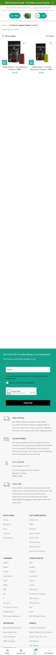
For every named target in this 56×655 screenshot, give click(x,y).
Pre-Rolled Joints (10, 607)
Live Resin (33, 576)
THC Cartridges (9, 636)
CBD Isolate (34, 598)
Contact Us (33, 520)
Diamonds (33, 589)
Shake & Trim (8, 611)
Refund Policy (34, 546)
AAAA (5, 585)
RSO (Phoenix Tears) (37, 616)
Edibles (32, 623)
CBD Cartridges (9, 641)
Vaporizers (8, 623)
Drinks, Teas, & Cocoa (38, 636)
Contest (6, 533)
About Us (7, 524)
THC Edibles (34, 641)
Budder (32, 567)
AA (4, 594)
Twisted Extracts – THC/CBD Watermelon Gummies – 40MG (41, 68)
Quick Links (8, 515)
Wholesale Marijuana (11, 616)
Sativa (5, 571)
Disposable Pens (10, 632)
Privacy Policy (34, 542)
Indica (5, 562)
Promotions (8, 537)
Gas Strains (7, 576)
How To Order (34, 533)
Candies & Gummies (37, 627)
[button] (4, 62)
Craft (5, 580)
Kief (30, 607)
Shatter (32, 571)
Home (4, 25)
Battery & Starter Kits (12, 627)
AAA (4, 589)
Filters (51, 36)
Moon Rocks (34, 603)
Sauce (31, 580)
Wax (31, 562)
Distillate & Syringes (37, 594)
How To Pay (33, 537)
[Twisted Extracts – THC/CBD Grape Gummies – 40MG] (14, 52)
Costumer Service (37, 515)
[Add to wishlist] (23, 43)
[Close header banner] (52, 2)
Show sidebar (10, 36)
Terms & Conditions (37, 551)
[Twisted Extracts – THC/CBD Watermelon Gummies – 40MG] (41, 52)
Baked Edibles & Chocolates (40, 632)
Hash (31, 611)
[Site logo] (27, 15)
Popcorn (6, 603)
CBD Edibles (34, 645)
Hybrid (5, 567)
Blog (5, 529)
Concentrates (36, 558)
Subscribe (28, 403)
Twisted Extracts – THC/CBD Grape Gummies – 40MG (15, 68)
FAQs (31, 524)
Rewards (32, 529)
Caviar (31, 585)
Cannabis (7, 558)
